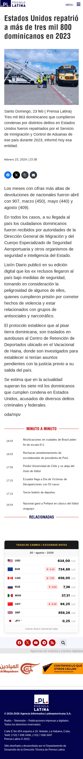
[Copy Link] (25, 175)
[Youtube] (36, 642)
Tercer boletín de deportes (39, 492)
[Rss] (52, 642)
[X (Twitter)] (16, 175)
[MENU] (78, 4)
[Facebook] (7, 175)
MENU (69, 4)
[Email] (33, 175)
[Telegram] (44, 642)
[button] (63, 642)
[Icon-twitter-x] (27, 642)
